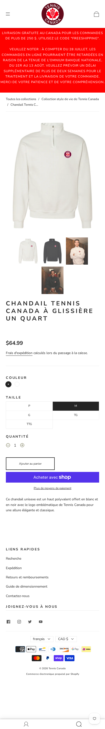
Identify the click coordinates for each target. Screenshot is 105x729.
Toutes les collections (21, 99)
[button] (15, 176)
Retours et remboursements (27, 577)
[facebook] (8, 621)
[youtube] (40, 621)
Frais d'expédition (19, 353)
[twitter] (29, 621)
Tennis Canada (57, 668)
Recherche (13, 558)
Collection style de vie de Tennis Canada (70, 99)
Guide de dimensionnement (26, 586)
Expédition (14, 568)
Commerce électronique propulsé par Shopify (52, 674)
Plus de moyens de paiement (52, 488)
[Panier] (96, 13)
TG (76, 415)
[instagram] (19, 621)
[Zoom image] (52, 176)
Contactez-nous (18, 596)
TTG (29, 424)
